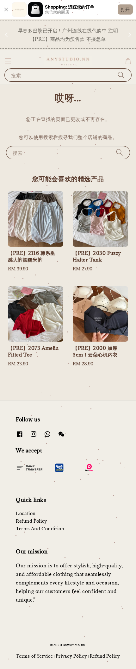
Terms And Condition (40, 529)
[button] (8, 61)
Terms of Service (34, 656)
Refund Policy (31, 521)
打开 (125, 9)
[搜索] (121, 75)
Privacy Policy (71, 656)
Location (26, 513)
